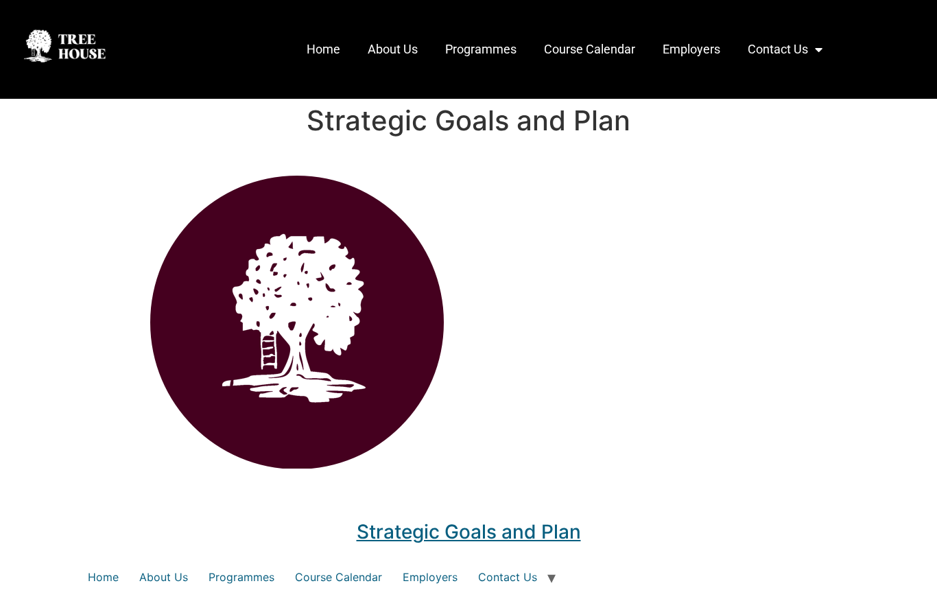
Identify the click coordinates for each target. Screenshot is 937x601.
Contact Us (778, 49)
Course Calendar (589, 49)
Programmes (481, 49)
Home (323, 49)
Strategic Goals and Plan (469, 531)
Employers (691, 49)
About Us (393, 49)
